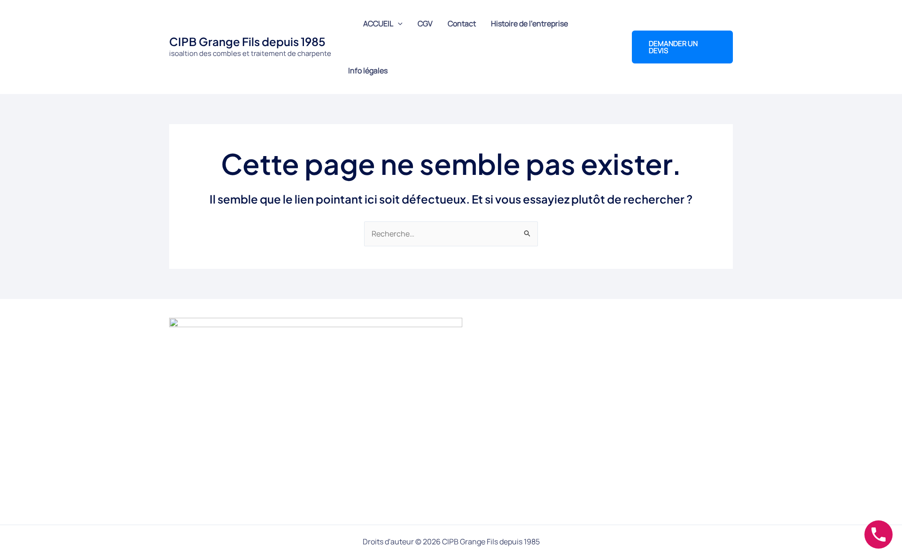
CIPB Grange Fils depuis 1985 (247, 41)
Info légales (368, 70)
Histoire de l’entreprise (529, 23)
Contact (462, 23)
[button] (398, 23)
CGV (425, 23)
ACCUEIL (378, 23)
